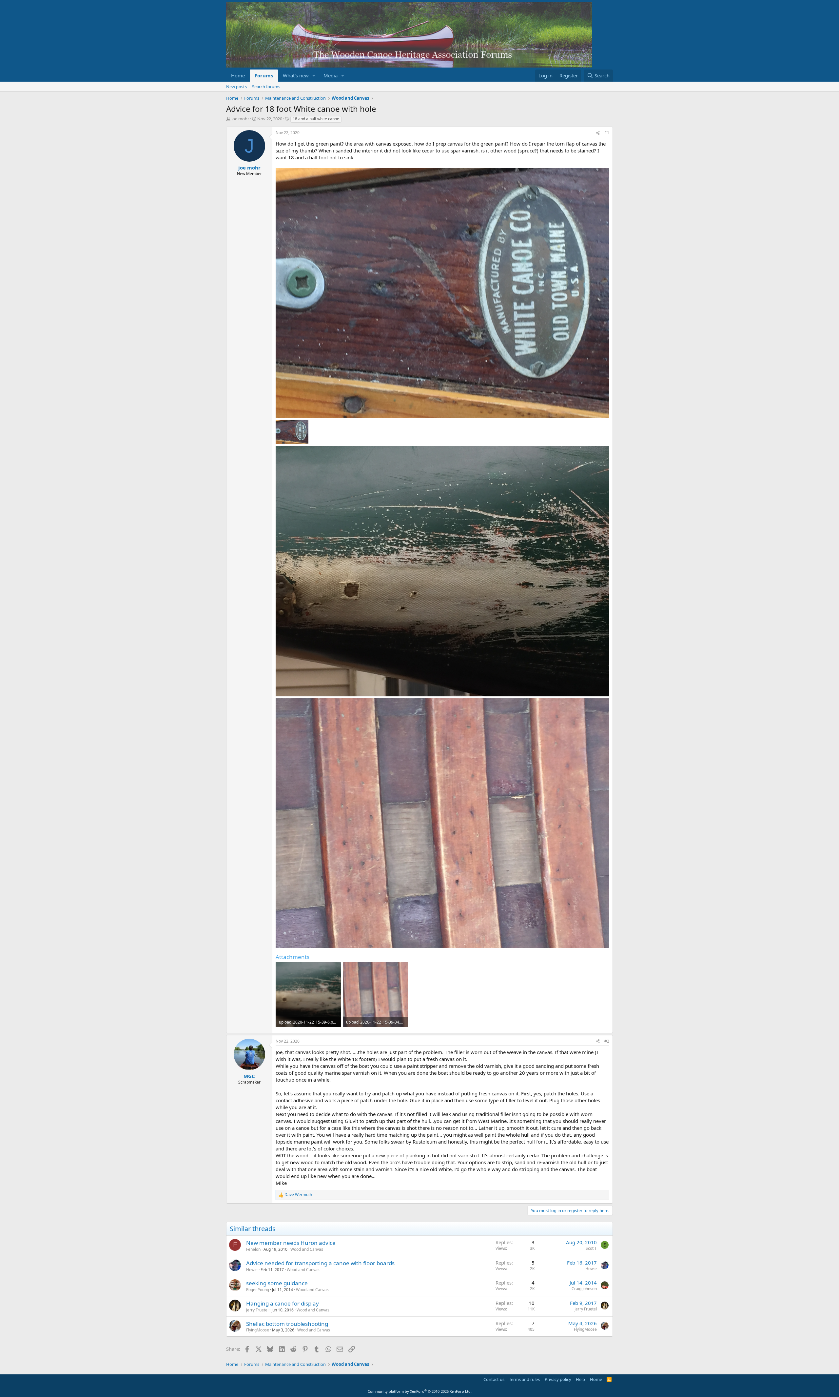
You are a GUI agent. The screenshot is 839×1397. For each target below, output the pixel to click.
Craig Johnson (584, 1288)
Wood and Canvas (306, 1249)
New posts (236, 87)
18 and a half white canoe (316, 119)
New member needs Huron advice (291, 1243)
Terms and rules (524, 1379)
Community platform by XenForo (420, 1391)
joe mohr (240, 119)
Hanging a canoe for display (282, 1303)
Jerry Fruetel (257, 1310)
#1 (606, 132)
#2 (606, 1041)
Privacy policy (558, 1379)
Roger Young (257, 1289)
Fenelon (253, 1249)
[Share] (598, 133)
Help (580, 1379)
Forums (264, 75)
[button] (314, 76)
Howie (252, 1269)
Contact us (493, 1379)
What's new (296, 75)
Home (238, 75)
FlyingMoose (257, 1330)
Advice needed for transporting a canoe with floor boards (320, 1263)
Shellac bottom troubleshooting (287, 1323)
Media (330, 75)
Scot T (591, 1248)
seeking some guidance (277, 1283)
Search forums (266, 87)
